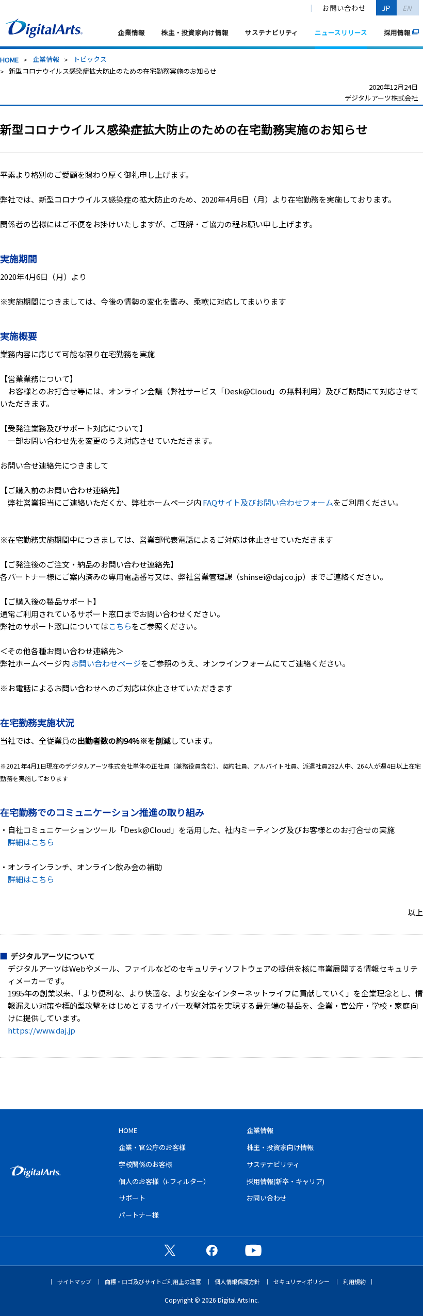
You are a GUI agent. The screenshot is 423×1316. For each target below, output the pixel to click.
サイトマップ (74, 1282)
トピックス (90, 59)
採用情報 (397, 32)
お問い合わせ (344, 8)
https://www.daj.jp (41, 1030)
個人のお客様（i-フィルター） (164, 1181)
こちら (120, 626)
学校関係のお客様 (145, 1164)
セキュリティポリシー (301, 1282)
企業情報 (131, 32)
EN (408, 8)
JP (386, 8)
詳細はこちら (31, 842)
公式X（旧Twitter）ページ (170, 1250)
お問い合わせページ (106, 663)
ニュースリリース (341, 32)
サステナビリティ (271, 32)
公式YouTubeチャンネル (253, 1250)
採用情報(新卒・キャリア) (285, 1181)
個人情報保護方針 (237, 1282)
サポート (132, 1198)
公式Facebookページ (211, 1250)
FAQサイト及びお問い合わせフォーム (268, 502)
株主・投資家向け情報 (195, 32)
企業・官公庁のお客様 (152, 1147)
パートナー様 (139, 1215)
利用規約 (354, 1282)
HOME (9, 59)
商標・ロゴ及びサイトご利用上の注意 (153, 1282)
